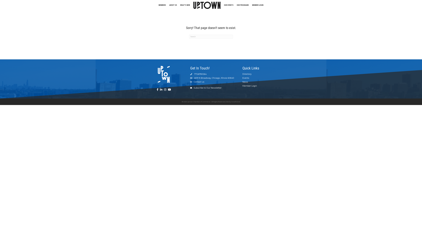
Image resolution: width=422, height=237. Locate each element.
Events (245, 78)
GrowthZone (235, 102)
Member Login (257, 5)
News (245, 82)
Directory (247, 74)
